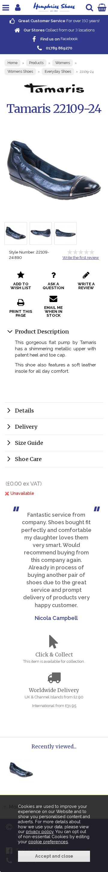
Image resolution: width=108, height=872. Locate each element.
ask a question (53, 286)
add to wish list (20, 286)
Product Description (42, 331)
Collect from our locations (58, 30)
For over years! (58, 21)
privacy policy (39, 831)
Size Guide (29, 442)
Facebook (59, 39)
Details (24, 410)
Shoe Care (28, 459)
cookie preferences (48, 841)
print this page (20, 313)
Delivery (26, 426)
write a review (86, 286)
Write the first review (80, 257)
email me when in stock (53, 311)
